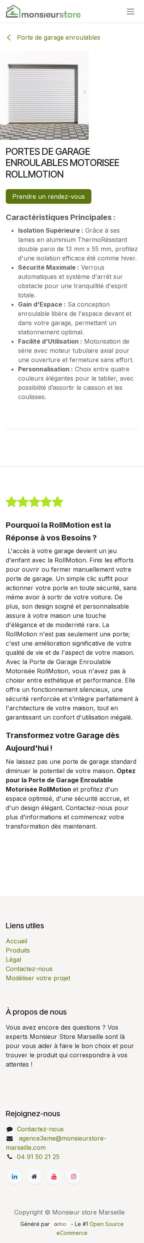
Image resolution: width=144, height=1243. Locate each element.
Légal (13, 959)
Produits (18, 950)
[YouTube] (54, 1176)
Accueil (16, 941)
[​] (14, 1176)
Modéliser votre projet (38, 978)
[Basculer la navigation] (130, 11)
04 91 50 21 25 (38, 1157)
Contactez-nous (29, 969)
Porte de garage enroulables (57, 37)
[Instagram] (73, 1176)
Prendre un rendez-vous (48, 196)
